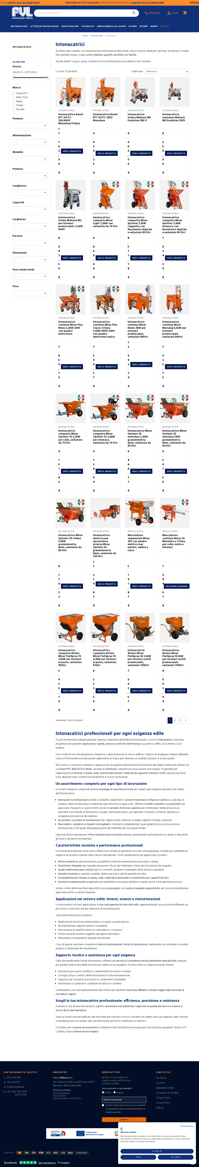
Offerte (164, 26)
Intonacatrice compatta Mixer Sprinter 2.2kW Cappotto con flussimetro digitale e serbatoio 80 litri (140, 225)
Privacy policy (187, 1126)
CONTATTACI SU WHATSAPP (127, 3)
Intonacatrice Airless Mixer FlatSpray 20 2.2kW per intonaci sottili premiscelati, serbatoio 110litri (139, 657)
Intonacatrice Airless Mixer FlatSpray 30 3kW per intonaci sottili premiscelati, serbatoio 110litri (174, 657)
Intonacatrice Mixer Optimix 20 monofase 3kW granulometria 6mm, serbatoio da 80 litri (174, 438)
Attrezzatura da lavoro (44, 26)
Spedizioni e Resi (165, 1088)
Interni (144, 26)
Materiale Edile (19, 26)
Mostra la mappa (62, 1090)
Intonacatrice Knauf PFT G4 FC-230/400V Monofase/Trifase (70, 119)
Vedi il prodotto (72, 151)
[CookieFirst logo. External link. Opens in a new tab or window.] (121, 1128)
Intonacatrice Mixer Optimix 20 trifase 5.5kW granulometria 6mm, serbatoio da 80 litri (70, 542)
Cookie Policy (163, 1102)
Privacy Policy (163, 1098)
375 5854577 (13, 1082)
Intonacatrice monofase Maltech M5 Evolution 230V (173, 117)
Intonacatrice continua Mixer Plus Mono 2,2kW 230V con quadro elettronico (70, 328)
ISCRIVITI (124, 1119)
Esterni (133, 26)
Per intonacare (70, 26)
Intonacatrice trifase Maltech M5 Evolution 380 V (139, 117)
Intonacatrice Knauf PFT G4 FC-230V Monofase (105, 117)
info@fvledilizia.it (15, 1087)
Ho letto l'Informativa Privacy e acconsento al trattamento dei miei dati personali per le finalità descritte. (125, 1109)
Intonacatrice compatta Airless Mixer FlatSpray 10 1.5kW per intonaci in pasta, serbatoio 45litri (70, 657)
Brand (153, 26)
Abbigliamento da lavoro (111, 26)
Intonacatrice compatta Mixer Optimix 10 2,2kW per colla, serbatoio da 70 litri (70, 437)
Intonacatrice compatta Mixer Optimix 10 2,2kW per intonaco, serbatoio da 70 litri (105, 437)
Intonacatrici (22, 47)
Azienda (119, 1093)
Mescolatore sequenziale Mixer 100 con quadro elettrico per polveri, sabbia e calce (139, 542)
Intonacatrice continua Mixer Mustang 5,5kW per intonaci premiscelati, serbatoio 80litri (174, 329)
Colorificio (87, 26)
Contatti (160, 1083)
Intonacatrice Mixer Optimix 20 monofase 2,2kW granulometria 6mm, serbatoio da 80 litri (140, 438)
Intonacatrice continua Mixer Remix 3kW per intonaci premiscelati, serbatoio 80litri (138, 329)
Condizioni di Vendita (167, 1093)
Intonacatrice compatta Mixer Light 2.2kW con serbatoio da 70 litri (105, 222)
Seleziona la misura (176, 586)
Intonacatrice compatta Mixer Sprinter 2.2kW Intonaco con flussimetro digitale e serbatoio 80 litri (174, 225)
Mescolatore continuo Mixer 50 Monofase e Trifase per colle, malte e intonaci (173, 541)
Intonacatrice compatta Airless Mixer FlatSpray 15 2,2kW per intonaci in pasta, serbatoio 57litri (104, 657)
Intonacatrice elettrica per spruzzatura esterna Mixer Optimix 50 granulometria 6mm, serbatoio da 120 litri (104, 545)
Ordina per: (137, 72)
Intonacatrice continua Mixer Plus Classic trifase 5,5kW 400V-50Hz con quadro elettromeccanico (105, 329)
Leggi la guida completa (85, 61)
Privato (107, 1093)
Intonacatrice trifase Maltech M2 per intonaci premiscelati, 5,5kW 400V (70, 223)
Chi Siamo (161, 1078)
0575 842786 (14, 1077)
